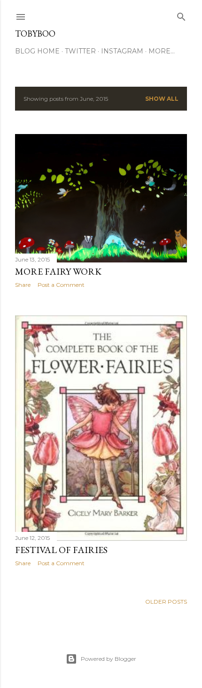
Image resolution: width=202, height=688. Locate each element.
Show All (162, 98)
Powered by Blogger (108, 658)
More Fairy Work (58, 271)
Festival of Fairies (61, 550)
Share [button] (23, 284)
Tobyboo (35, 33)
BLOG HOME (37, 51)
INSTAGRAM (122, 51)
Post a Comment (61, 284)
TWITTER (80, 51)
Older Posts (166, 601)
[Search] (181, 15)
